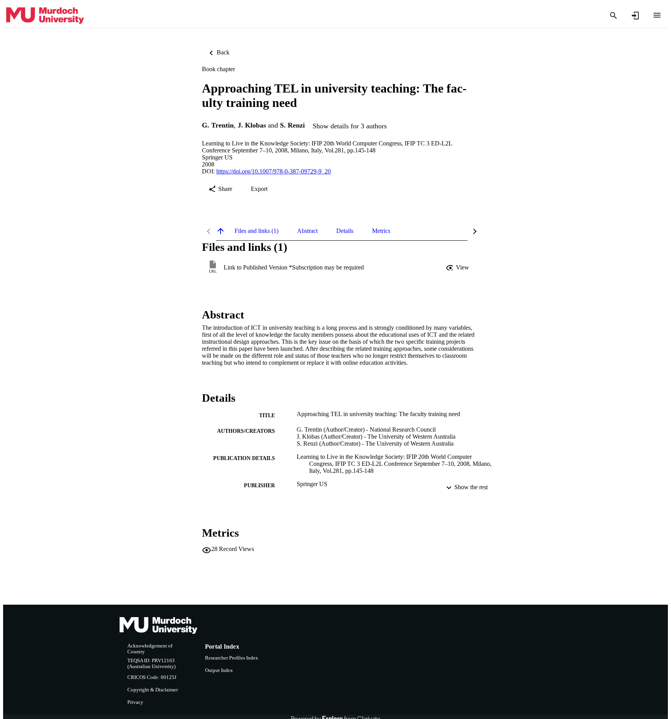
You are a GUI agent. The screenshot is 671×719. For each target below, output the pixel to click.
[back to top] (220, 231)
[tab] (256, 231)
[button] (458, 267)
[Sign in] (635, 15)
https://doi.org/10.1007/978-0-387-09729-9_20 (273, 171)
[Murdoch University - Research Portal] (45, 15)
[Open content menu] (657, 15)
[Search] (613, 15)
